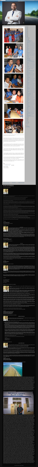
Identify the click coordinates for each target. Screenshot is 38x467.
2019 (26, 32)
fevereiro (27, 122)
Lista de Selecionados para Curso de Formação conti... (29, 77)
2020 (26, 31)
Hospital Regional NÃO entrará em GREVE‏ (30, 73)
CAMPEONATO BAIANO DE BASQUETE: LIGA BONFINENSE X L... (30, 60)
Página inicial (14, 182)
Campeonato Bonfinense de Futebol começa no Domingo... (29, 93)
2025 (26, 27)
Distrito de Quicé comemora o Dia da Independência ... (29, 94)
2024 (26, 28)
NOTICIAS (4, 24)
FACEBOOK (15, 24)
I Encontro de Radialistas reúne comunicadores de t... (29, 40)
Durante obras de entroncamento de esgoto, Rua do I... (29, 72)
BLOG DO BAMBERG (8, 185)
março (27, 121)
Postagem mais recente (6, 182)
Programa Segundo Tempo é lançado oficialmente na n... (29, 58)
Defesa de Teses (28, 69)
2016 (26, 34)
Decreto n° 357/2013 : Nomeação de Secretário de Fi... (29, 68)
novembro (28, 38)
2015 (26, 35)
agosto (27, 117)
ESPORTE (8, 24)
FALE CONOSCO (11, 24)
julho (27, 118)
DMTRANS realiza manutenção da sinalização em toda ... (29, 115)
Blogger (22, 465)
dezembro (28, 37)
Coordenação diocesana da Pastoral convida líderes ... (29, 106)
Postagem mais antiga (21, 182)
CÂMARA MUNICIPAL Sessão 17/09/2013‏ (30, 70)
